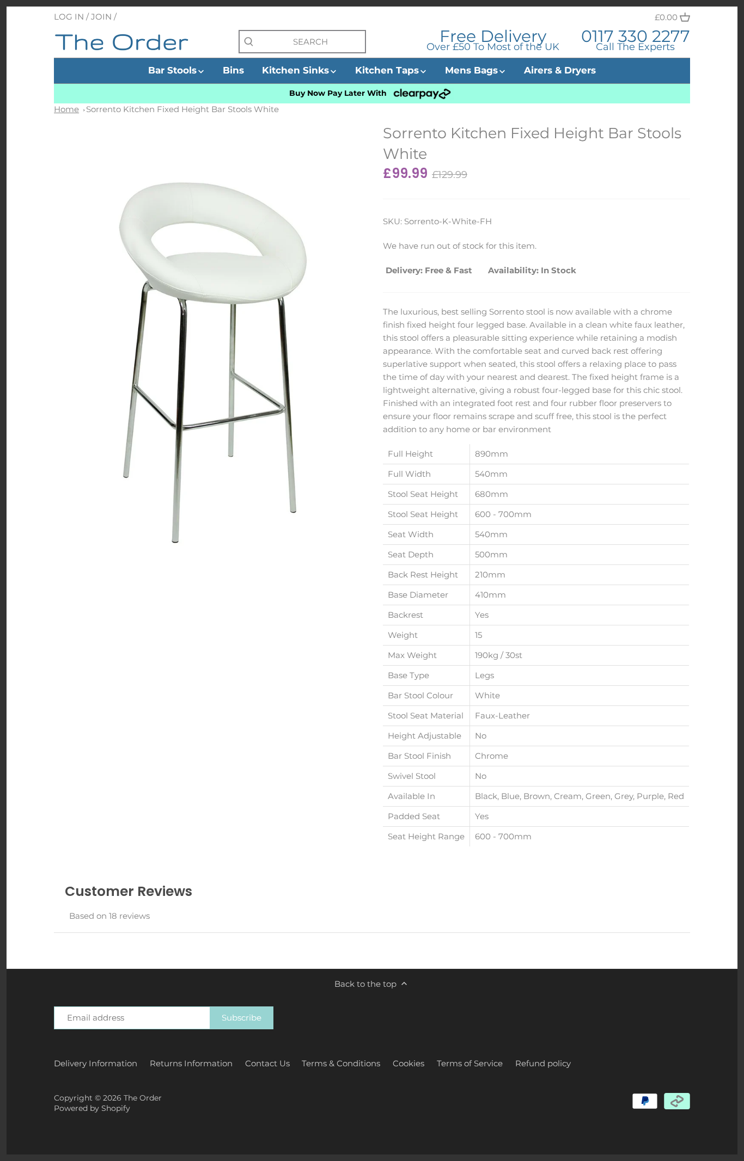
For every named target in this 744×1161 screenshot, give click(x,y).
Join (101, 16)
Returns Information (191, 1063)
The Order (143, 1098)
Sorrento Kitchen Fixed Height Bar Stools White (182, 109)
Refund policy (543, 1063)
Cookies (408, 1063)
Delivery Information (95, 1063)
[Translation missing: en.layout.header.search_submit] (248, 42)
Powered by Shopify (92, 1108)
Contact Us (267, 1063)
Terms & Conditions (341, 1063)
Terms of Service (470, 1063)
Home (66, 109)
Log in (69, 16)
